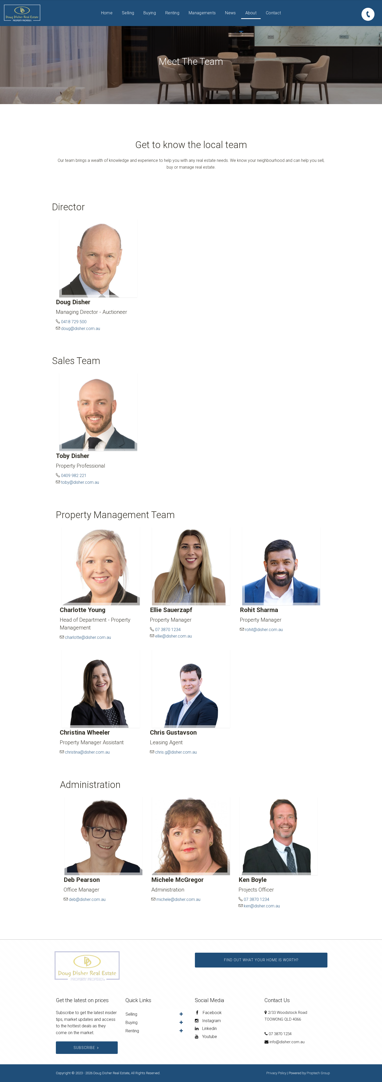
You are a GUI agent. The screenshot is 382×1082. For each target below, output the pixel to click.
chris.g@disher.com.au (176, 752)
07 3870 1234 (167, 629)
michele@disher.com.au (178, 899)
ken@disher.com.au (262, 905)
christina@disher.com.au (87, 752)
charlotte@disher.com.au (88, 637)
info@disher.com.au (287, 1042)
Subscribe (84, 1048)
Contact (273, 12)
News (230, 12)
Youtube (209, 1036)
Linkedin (209, 1028)
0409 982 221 (73, 475)
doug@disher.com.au (80, 328)
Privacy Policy (276, 1073)
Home (107, 12)
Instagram (211, 1020)
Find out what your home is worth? (261, 960)
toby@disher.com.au (80, 482)
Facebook (212, 1012)
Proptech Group (318, 1073)
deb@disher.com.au (87, 899)
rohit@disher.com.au (264, 629)
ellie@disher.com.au (173, 636)
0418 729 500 (73, 321)
